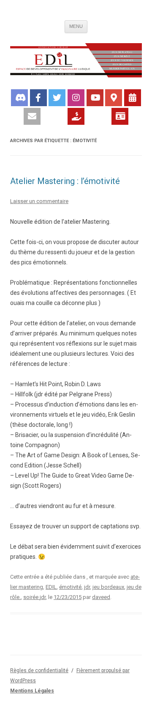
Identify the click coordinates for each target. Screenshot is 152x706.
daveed (101, 597)
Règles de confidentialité (39, 670)
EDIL (51, 587)
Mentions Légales (32, 691)
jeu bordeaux (108, 587)
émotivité (70, 587)
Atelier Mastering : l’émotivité (65, 181)
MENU (76, 26)
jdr (87, 587)
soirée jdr (34, 597)
